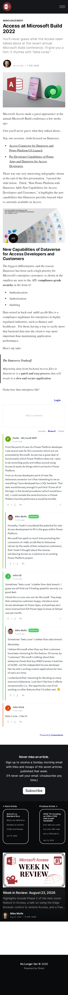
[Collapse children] (60, 505)
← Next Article (10, 806)
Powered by (51, 735)
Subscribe (34, 791)
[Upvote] (8, 505)
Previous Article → (48, 806)
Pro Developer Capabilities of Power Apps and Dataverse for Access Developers (31, 161)
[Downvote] (15, 505)
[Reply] (20, 505)
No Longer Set (29, 964)
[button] (62, 7)
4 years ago (17, 441)
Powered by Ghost (34, 968)
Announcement (13, 20)
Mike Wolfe (20, 62)
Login (57, 400)
